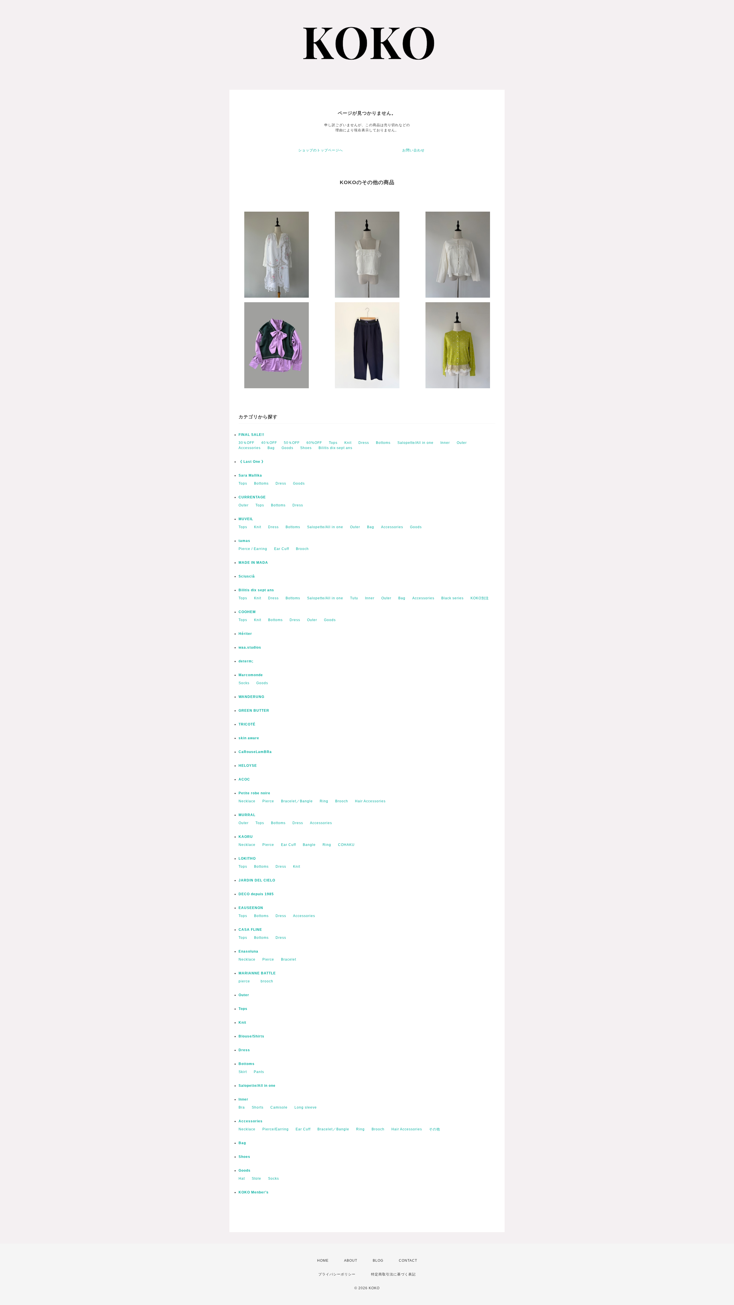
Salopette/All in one (415, 443)
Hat (242, 1179)
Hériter (245, 634)
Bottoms (383, 443)
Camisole (279, 1107)
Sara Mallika (250, 475)
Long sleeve (305, 1107)
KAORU (246, 837)
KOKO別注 (480, 598)
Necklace (247, 801)
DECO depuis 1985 (256, 894)
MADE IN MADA (253, 563)
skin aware (249, 738)
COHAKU (346, 845)
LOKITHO (247, 859)
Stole (256, 1179)
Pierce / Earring (253, 549)
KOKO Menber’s (254, 1192)
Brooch (302, 549)
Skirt (243, 1072)
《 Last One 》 (252, 462)
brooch (267, 981)
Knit (348, 443)
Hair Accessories (370, 801)
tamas (244, 541)
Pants (259, 1072)
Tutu (354, 598)
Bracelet (288, 959)
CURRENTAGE (252, 497)
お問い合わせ (413, 150)
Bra (242, 1107)
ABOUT (350, 1261)
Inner (445, 443)
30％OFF (246, 443)
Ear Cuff (281, 549)
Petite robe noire (254, 793)
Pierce (268, 801)
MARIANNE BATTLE (257, 973)
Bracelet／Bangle (297, 801)
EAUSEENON (251, 908)
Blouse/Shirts (251, 1036)
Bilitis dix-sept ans (335, 448)
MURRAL (247, 815)
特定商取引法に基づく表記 (393, 1274)
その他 (434, 1129)
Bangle (309, 845)
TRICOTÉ (247, 724)
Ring (324, 801)
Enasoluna (248, 951)
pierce (246, 981)
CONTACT (408, 1261)
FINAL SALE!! (251, 435)
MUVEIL (246, 519)
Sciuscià (247, 576)
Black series (452, 598)
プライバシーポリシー (337, 1274)
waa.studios (250, 647)
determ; (246, 661)
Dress (363, 443)
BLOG (378, 1261)
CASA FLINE (250, 930)
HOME (323, 1261)
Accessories (250, 448)
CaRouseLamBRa (255, 752)
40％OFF (269, 443)
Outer (462, 443)
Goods (287, 448)
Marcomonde (251, 675)
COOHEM (247, 612)
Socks (244, 683)
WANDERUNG (251, 697)
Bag (271, 448)
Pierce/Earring (275, 1129)
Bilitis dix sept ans (256, 590)
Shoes (306, 448)
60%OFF (314, 443)
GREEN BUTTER (254, 711)
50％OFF (292, 443)
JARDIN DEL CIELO (257, 880)
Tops (333, 443)
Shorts (257, 1107)
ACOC (244, 779)
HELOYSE (248, 766)
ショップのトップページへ (320, 150)
